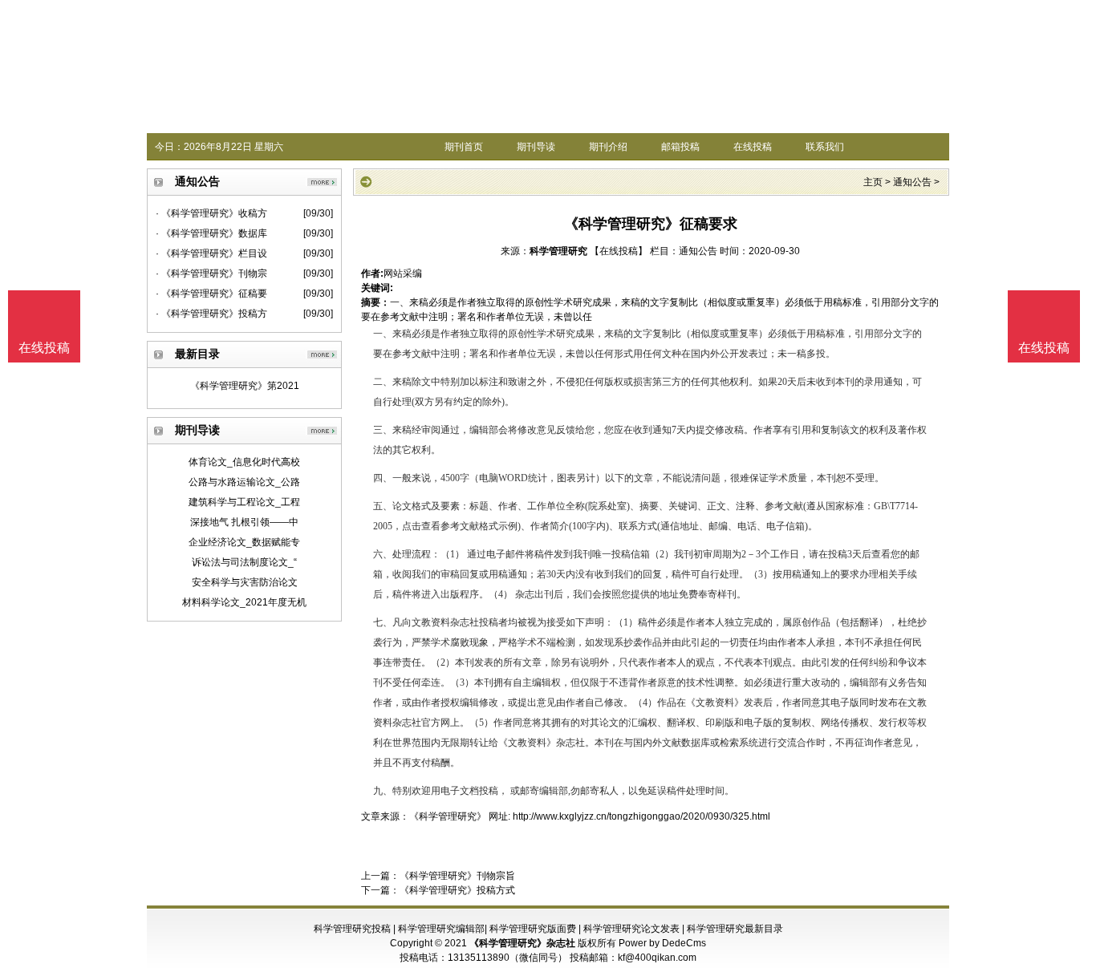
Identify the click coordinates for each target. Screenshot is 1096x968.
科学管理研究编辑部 (441, 928)
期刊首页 (463, 146)
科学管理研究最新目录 (735, 928)
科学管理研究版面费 (532, 928)
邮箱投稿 (680, 146)
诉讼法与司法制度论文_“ (244, 562)
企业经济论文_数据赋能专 (244, 542)
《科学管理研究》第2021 (244, 385)
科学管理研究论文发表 (631, 928)
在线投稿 (752, 146)
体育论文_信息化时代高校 (244, 462)
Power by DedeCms (662, 943)
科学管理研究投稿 (352, 928)
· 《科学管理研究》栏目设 (211, 253)
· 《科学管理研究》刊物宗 (211, 273)
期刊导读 (536, 146)
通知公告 (912, 182)
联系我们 (825, 146)
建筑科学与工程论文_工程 (244, 502)
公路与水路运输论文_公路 (244, 482)
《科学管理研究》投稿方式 (457, 890)
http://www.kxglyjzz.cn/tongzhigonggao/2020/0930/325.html (641, 816)
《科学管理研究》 (447, 816)
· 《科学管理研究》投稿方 (211, 313)
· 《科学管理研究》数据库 (211, 233)
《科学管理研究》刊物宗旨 (457, 875)
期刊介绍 (608, 146)
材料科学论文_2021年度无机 (244, 602)
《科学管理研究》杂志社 (522, 943)
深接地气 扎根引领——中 (244, 522)
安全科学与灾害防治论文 (245, 582)
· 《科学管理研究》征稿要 (211, 293)
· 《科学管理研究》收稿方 (211, 213)
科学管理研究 (558, 251)
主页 (873, 182)
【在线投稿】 (618, 251)
